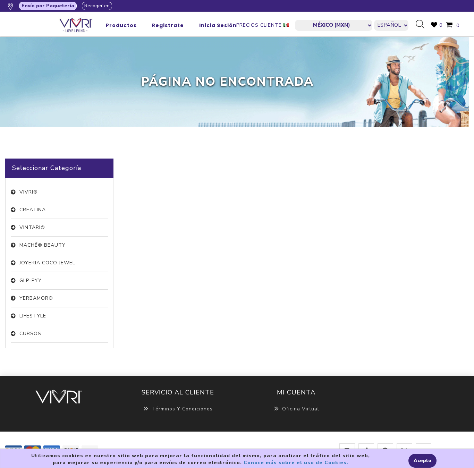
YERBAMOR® (36, 298)
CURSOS (30, 333)
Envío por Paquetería (48, 5)
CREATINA (32, 209)
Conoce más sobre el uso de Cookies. (296, 462)
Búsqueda (422, 24)
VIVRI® (28, 192)
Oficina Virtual (300, 409)
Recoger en (97, 5)
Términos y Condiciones (182, 409)
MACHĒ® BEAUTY (42, 245)
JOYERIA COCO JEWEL (47, 262)
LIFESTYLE (32, 316)
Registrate (168, 25)
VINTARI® (32, 227)
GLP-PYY (30, 280)
